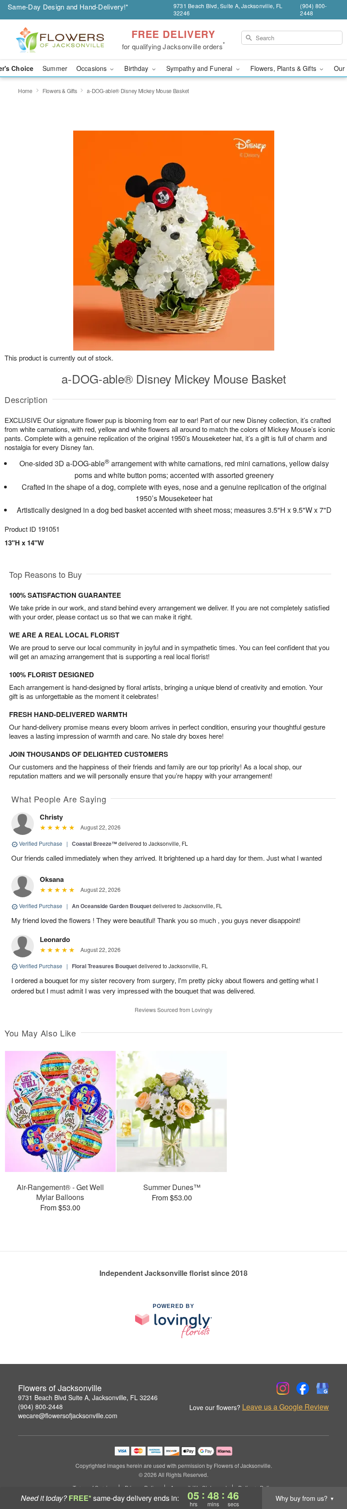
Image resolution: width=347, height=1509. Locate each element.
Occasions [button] (92, 68)
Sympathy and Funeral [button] (200, 68)
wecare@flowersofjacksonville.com (67, 1415)
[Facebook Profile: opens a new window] (302, 1388)
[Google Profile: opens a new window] (322, 1388)
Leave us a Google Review (285, 1407)
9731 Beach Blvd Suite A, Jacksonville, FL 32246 (88, 1397)
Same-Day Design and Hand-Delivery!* (68, 6)
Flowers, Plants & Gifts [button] (284, 68)
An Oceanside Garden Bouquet (111, 906)
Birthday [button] (137, 68)
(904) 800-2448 (40, 1406)
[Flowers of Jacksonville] (60, 39)
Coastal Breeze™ (94, 843)
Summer (54, 68)
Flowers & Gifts (59, 90)
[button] (323, 1470)
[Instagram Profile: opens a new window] (283, 1388)
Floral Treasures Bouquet (104, 966)
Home (25, 90)
